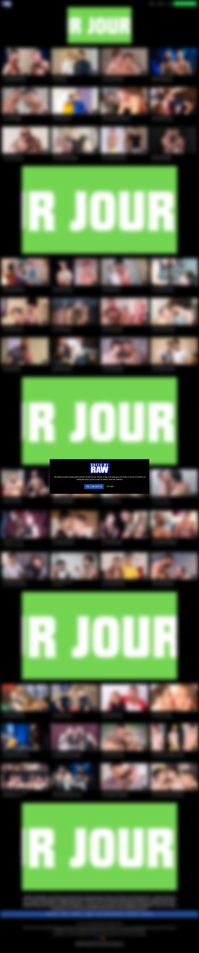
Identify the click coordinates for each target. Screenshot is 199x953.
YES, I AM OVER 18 (94, 486)
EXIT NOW (110, 486)
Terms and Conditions (116, 479)
